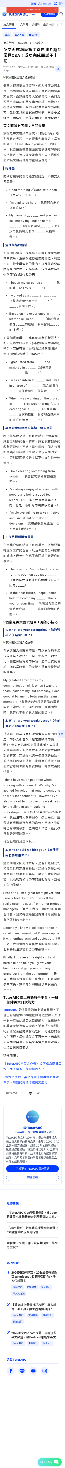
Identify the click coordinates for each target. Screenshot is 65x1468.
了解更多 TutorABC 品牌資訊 (32, 1168)
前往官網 (32, 1177)
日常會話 (38, 42)
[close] (56, 16)
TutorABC (10, 1009)
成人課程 (23, 42)
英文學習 (8, 42)
